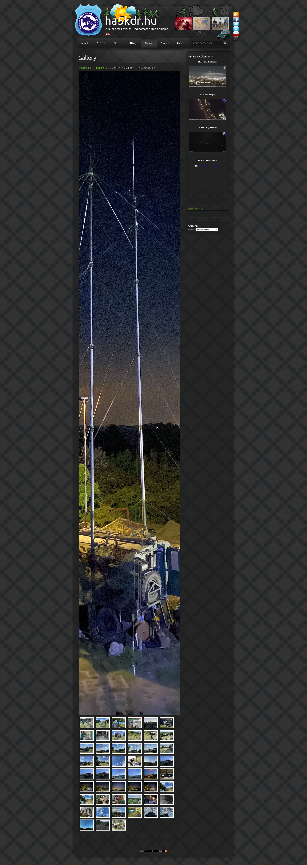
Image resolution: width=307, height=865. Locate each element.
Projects (101, 43)
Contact (165, 43)
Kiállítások (101, 68)
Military (133, 43)
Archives (192, 230)
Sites (116, 43)
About (84, 43)
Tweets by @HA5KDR (195, 209)
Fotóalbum (85, 68)
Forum (180, 43)
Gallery (148, 43)
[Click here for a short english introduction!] (107, 34)
